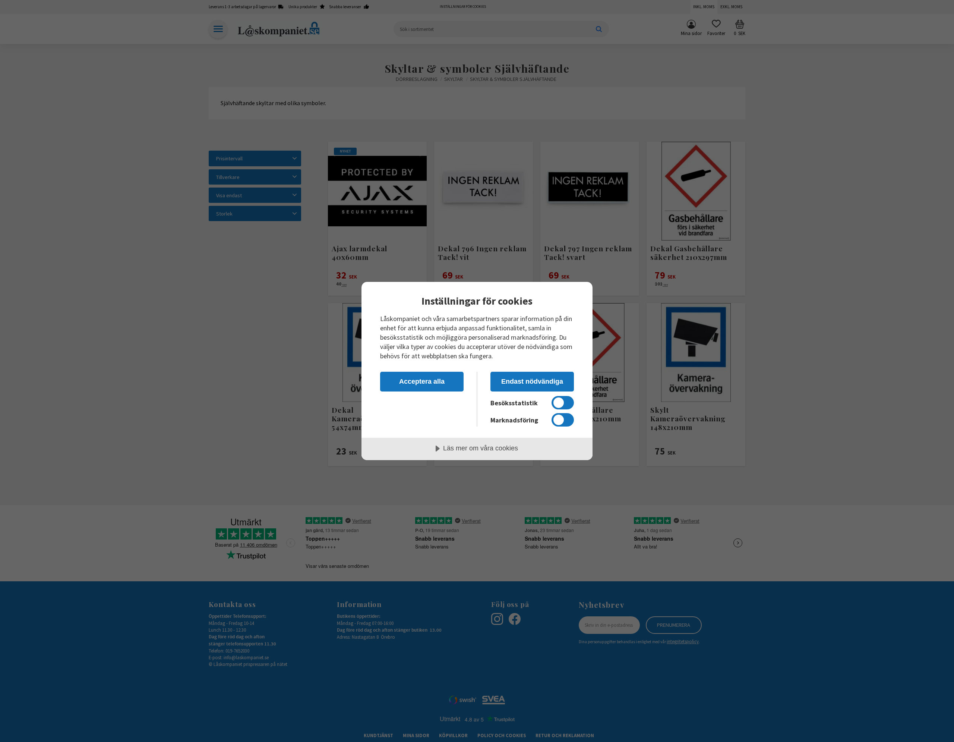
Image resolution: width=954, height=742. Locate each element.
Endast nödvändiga (532, 381)
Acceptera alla (422, 381)
